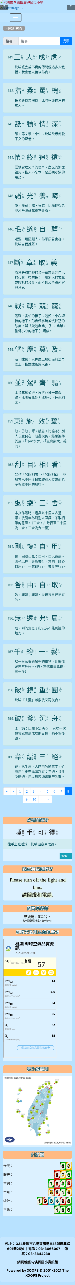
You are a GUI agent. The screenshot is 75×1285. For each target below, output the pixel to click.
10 (34, 799)
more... (65, 856)
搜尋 (65, 41)
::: (4, 23)
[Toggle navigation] (15, 17)
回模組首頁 (14, 28)
